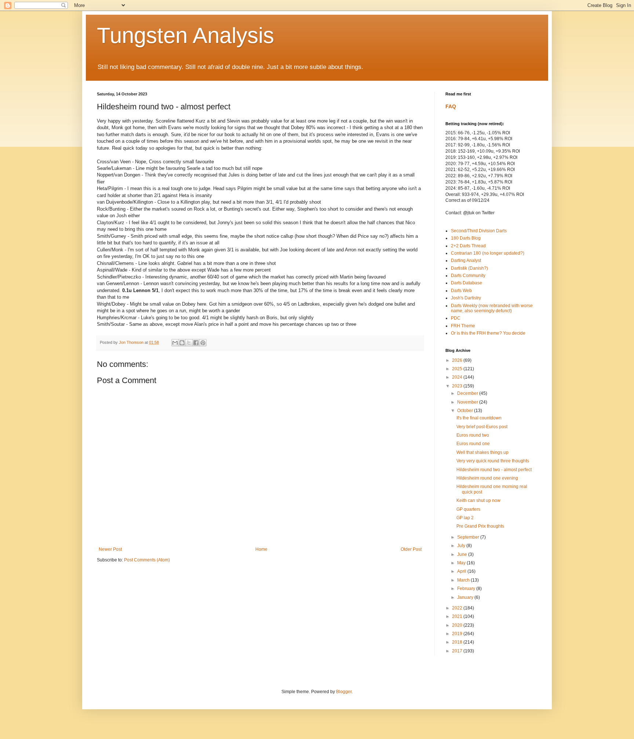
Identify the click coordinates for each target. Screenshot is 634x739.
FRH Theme (463, 325)
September (468, 537)
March (464, 580)
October (465, 410)
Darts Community (468, 275)
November (468, 402)
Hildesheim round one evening (487, 478)
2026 (457, 360)
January (465, 597)
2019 (457, 633)
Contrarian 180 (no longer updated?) (487, 253)
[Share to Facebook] (196, 342)
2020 (457, 625)
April (462, 571)
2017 (457, 651)
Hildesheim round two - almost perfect (494, 469)
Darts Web (461, 290)
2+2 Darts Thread (468, 245)
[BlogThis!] (182, 342)
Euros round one (473, 443)
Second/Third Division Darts (479, 230)
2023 (457, 386)
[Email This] (175, 342)
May (462, 562)
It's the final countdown (479, 418)
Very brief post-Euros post (481, 426)
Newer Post (110, 549)
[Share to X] (189, 342)
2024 (457, 377)
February (466, 588)
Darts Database (466, 282)
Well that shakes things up (482, 452)
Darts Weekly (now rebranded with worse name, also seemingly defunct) (492, 308)
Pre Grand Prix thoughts (480, 526)
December (468, 393)
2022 (457, 608)
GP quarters (468, 509)
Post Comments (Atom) (147, 560)
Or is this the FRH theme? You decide (488, 333)
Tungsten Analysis (185, 35)
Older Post (411, 549)
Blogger (343, 691)
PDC (455, 318)
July (461, 545)
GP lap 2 (465, 517)
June (462, 554)
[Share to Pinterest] (203, 342)
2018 (457, 642)
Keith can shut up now (478, 500)
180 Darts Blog (466, 238)
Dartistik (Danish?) (469, 268)
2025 (457, 368)
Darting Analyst (466, 260)
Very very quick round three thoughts (492, 460)
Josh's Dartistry (466, 298)
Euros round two (472, 435)
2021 (457, 616)
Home (261, 549)
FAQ (450, 106)
